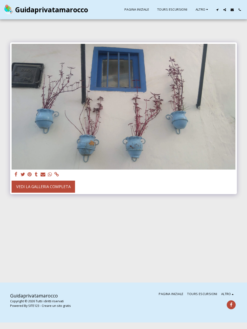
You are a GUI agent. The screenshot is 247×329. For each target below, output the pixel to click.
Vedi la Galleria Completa (43, 186)
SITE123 (33, 305)
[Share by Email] (43, 174)
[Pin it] (29, 174)
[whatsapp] (49, 174)
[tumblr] (36, 174)
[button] (217, 9)
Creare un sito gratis (56, 305)
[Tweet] (22, 174)
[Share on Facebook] (16, 174)
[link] (56, 174)
